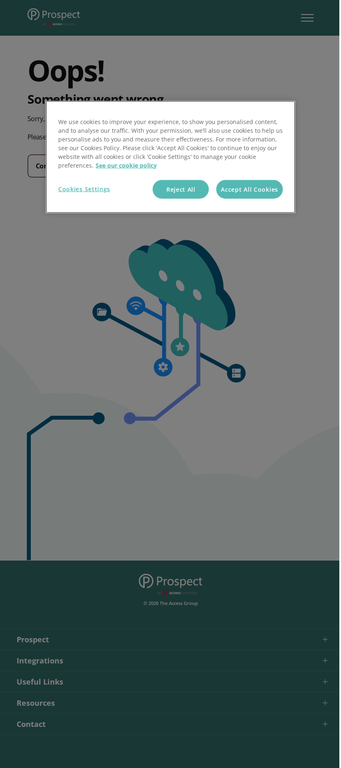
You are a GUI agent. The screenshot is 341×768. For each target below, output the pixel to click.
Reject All (180, 189)
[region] (170, 156)
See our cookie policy (126, 165)
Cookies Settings (84, 189)
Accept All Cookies (249, 189)
